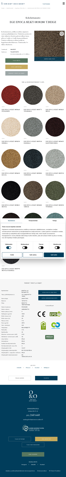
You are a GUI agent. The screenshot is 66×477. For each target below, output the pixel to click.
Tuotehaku (46, 4)
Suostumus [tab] (11, 220)
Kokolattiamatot (10, 8)
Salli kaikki (54, 254)
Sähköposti (46, 367)
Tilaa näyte (16, 60)
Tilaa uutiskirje (20, 439)
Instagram (24, 464)
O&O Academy (33, 454)
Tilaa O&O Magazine (33, 444)
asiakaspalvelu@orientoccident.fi (33, 419)
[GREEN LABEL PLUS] (49, 46)
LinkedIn (19, 367)
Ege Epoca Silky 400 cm (20, 8)
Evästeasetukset (42, 471)
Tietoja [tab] (55, 220)
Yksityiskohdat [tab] (33, 220)
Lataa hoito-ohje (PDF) (49, 292)
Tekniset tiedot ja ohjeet (16, 73)
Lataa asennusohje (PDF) (49, 298)
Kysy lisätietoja (16, 67)
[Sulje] (64, 3)
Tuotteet (3, 8)
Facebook (37, 367)
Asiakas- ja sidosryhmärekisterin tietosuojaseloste (20, 471)
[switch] (24, 247)
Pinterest (28, 367)
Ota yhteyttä (46, 439)
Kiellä (12, 254)
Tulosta (46, 378)
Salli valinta (33, 254)
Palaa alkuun (19, 378)
